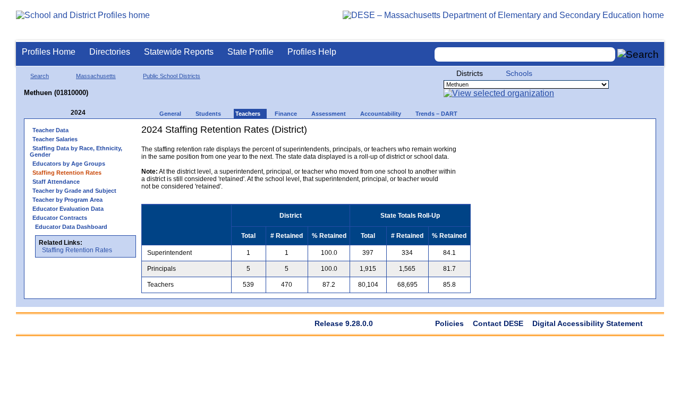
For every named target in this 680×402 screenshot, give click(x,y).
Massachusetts (96, 76)
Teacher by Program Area (67, 199)
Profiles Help (311, 51)
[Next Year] (99, 113)
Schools (519, 73)
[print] (404, 133)
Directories (109, 51)
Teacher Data (50, 130)
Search (39, 76)
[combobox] (525, 54)
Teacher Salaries (55, 139)
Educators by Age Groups (68, 163)
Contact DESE (498, 323)
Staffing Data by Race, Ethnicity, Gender (76, 151)
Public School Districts (171, 76)
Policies (449, 323)
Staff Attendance (56, 181)
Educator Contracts (59, 218)
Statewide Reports (179, 51)
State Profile (250, 51)
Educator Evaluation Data (68, 209)
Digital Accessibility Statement (587, 323)
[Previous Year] (63, 113)
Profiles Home (48, 51)
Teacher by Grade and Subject (74, 190)
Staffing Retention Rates (77, 250)
